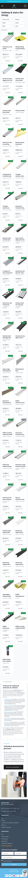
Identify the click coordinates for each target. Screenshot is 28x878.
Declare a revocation (6, 845)
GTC (2, 834)
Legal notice (4, 841)
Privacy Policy (9, 861)
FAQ (2, 818)
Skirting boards (7, 722)
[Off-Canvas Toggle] (25, 6)
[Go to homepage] (14, 5)
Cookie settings (5, 836)
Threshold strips (7, 699)
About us (3, 825)
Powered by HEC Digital (14, 871)
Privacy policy (4, 839)
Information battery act (7, 843)
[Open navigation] (2, 5)
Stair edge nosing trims (9, 705)
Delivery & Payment (6, 827)
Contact (3, 820)
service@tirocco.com (9, 804)
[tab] (6, 681)
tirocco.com (5, 803)
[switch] (25, 876)
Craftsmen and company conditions (10, 822)
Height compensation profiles (10, 711)
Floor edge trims (7, 718)
